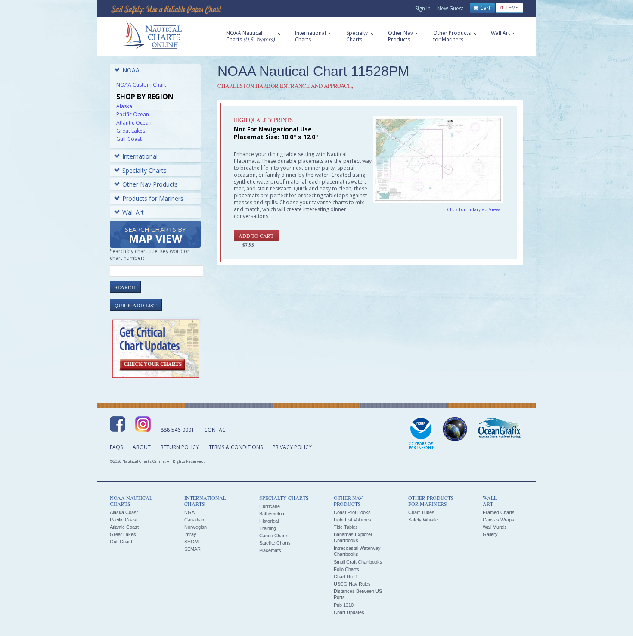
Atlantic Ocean (134, 122)
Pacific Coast (123, 519)
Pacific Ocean (132, 114)
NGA (189, 512)
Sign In (423, 8)
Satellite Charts (275, 543)
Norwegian (195, 527)
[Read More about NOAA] (421, 433)
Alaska (124, 106)
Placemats (270, 550)
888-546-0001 (177, 429)
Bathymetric (271, 513)
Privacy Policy (292, 447)
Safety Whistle (423, 519)
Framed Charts (499, 512)
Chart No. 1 (346, 576)
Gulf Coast (129, 139)
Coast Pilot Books (352, 512)
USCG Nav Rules (352, 583)
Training (267, 528)
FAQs (116, 447)
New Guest (450, 8)
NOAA (131, 70)
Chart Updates (349, 612)
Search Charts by (155, 235)
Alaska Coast (124, 512)
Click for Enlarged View (473, 209)
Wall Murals (495, 527)
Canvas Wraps (498, 519)
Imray (190, 534)
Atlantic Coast (124, 527)
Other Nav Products (150, 184)
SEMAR (192, 549)
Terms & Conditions (236, 447)
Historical (269, 521)
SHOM (191, 541)
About (142, 447)
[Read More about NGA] (455, 429)
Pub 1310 (344, 605)
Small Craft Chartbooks (358, 561)
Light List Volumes (352, 519)
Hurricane (269, 506)
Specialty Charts (144, 170)
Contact (216, 429)
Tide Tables (346, 527)
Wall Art (133, 212)
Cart (484, 8)
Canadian (194, 519)
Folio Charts (346, 569)
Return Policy (180, 447)
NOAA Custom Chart (141, 84)
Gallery (490, 534)
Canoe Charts (274, 535)
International (140, 156)
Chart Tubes (421, 512)
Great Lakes (130, 130)
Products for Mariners (152, 198)
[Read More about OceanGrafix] (499, 429)
